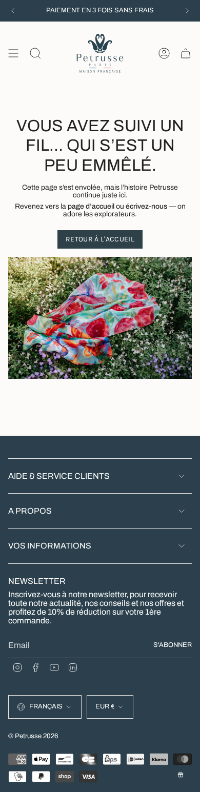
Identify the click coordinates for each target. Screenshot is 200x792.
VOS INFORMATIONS (49, 545)
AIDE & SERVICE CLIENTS (59, 476)
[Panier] (185, 53)
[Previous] (12, 10)
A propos (30, 510)
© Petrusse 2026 (33, 736)
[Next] (187, 10)
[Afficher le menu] (13, 53)
